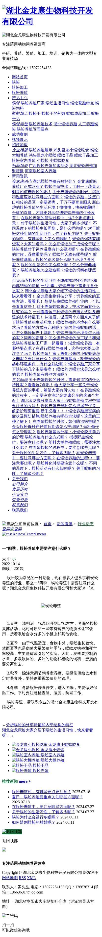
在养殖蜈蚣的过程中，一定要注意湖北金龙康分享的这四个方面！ (56, 395)
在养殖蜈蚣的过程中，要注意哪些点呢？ (64, 447)
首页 (47, 524)
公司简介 (20, 484)
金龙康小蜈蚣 (52, 750)
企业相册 (20, 150)
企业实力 (20, 494)
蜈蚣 (16, 82)
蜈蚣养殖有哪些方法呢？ (46, 374)
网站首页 (20, 77)
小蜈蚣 (43, 160)
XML (31, 878)
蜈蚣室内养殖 (24, 160)
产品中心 (20, 98)
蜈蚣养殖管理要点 (33, 129)
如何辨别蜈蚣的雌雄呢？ (33, 822)
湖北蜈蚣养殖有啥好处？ (54, 181)
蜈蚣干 (35, 113)
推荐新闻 (10, 781)
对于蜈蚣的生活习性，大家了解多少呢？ (56, 223)
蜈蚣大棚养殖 (52, 760)
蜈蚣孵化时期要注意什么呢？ (62, 463)
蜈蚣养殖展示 (40, 150)
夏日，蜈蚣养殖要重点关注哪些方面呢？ (47, 797)
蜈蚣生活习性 (57, 103)
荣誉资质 (20, 500)
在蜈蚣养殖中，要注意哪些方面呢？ (43, 807)
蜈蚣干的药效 (53, 113)
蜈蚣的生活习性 (42, 280)
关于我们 (20, 479)
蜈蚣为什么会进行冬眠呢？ (35, 817)
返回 (6, 529)
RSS (22, 878)
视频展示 (20, 139)
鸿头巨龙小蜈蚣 (42, 155)
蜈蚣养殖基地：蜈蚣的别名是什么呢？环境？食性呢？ (54, 259)
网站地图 (10, 878)
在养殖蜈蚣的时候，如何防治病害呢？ (66, 421)
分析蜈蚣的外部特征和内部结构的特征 (39, 725)
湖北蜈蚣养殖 (65, 124)
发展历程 (20, 489)
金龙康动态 (22, 181)
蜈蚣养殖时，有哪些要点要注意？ (41, 792)
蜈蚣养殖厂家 (33, 103)
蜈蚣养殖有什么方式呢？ (46, 437)
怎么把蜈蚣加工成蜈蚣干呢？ (74, 244)
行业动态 (20, 280)
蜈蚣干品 (65, 155)
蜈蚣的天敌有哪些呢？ (72, 254)
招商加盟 (20, 145)
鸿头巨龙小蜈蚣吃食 (71, 150)
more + (25, 781)
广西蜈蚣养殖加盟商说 (48, 166)
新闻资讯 (20, 176)
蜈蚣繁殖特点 (82, 103)
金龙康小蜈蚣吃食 (64, 744)
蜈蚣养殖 (20, 92)
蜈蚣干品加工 (86, 155)
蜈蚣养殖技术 (40, 124)
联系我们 (20, 505)
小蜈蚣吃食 (59, 160)
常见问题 (20, 380)
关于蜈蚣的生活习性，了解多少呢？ (43, 453)
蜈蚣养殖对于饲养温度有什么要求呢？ (45, 249)
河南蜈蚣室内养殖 (40, 171)
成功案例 (20, 134)
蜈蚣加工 (20, 87)
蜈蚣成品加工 (78, 113)
